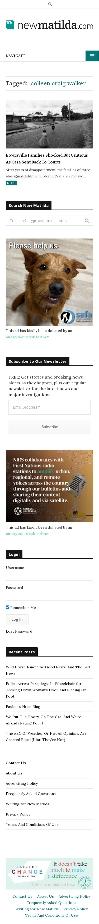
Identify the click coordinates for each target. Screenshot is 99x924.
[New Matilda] (49, 25)
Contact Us (16, 763)
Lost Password (19, 631)
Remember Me (22, 607)
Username (15, 567)
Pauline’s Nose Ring (23, 706)
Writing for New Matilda (27, 804)
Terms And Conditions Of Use (32, 824)
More (11, 183)
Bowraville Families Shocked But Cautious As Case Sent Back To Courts (47, 159)
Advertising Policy (22, 783)
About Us (14, 773)
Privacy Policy (18, 814)
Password (14, 587)
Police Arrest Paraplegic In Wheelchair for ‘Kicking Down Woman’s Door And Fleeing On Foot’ (46, 690)
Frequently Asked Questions (31, 793)
